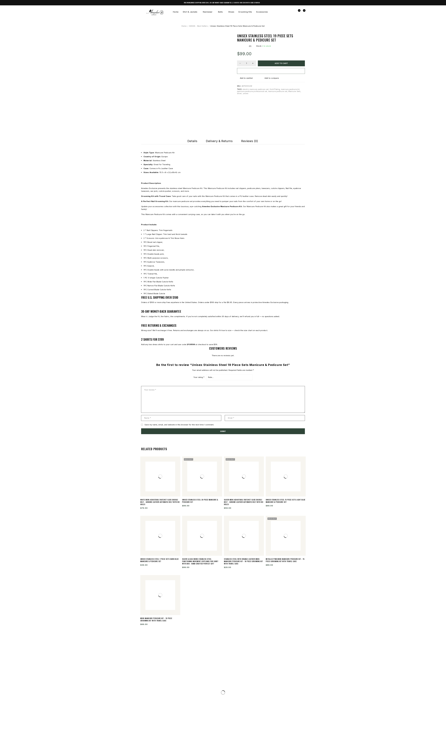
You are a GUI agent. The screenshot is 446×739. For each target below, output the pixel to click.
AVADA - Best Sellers (198, 26)
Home (184, 26)
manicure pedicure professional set (252, 91)
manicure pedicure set (277, 91)
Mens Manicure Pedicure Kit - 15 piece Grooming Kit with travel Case (156, 619)
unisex (246, 93)
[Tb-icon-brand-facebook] (142, 735)
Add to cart (281, 63)
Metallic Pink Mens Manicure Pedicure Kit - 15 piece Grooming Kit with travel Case (285, 560)
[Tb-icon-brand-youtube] (152, 735)
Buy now (271, 71)
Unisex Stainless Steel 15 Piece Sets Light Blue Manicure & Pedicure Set (285, 500)
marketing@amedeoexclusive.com (162, 694)
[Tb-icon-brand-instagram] (147, 735)
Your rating (198, 377)
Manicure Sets (294, 91)
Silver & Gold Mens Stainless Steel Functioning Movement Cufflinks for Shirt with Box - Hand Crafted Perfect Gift (200, 561)
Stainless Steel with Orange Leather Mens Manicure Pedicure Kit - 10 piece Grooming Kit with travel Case (243, 561)
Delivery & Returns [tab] (219, 141)
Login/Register (292, 12)
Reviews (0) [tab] (249, 141)
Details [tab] (192, 141)
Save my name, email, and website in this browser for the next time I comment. (179, 425)
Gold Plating (275, 89)
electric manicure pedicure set (256, 89)
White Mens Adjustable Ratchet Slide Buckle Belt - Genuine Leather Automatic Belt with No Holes (160, 502)
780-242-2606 (151, 690)
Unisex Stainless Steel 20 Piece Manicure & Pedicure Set (200, 500)
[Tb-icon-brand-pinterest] (156, 735)
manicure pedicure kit (290, 89)
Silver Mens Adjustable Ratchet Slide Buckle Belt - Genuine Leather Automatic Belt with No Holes (243, 502)
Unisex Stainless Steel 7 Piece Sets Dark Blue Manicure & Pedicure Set (159, 560)
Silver (239, 93)
